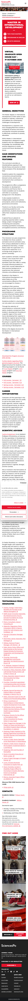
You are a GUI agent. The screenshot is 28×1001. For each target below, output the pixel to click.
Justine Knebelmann (9, 434)
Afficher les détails (18, 502)
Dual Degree (8, 369)
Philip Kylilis (7, 787)
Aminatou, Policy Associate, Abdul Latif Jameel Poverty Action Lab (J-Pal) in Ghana (15, 671)
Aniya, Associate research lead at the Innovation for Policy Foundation (14, 678)
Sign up (13, 102)
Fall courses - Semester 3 (12, 382)
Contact (3, 977)
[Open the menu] (25, 3)
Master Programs (7, 15)
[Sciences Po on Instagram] (11, 971)
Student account (18, 977)
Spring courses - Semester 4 (13, 387)
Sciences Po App (18, 991)
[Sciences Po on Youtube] (17, 971)
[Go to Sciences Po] (8, 946)
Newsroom (4, 983)
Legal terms (4, 986)
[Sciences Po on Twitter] (5, 971)
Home (4, 13)
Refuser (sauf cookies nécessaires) (14, 516)
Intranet (16, 983)
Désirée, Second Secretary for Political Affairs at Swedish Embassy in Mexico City (13, 692)
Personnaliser (13, 512)
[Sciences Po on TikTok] (14, 971)
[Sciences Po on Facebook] (8, 971)
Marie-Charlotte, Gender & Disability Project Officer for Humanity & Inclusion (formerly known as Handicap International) (14, 770)
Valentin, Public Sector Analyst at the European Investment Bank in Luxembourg (15, 745)
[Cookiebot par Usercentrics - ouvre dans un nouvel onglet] (20, 483)
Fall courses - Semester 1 (11, 380)
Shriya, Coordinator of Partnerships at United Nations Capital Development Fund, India (14, 703)
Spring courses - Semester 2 (13, 385)
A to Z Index (4, 980)
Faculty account (18, 980)
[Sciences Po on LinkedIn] (2, 971)
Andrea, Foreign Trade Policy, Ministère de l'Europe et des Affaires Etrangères (13, 609)
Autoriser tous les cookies (14, 507)
